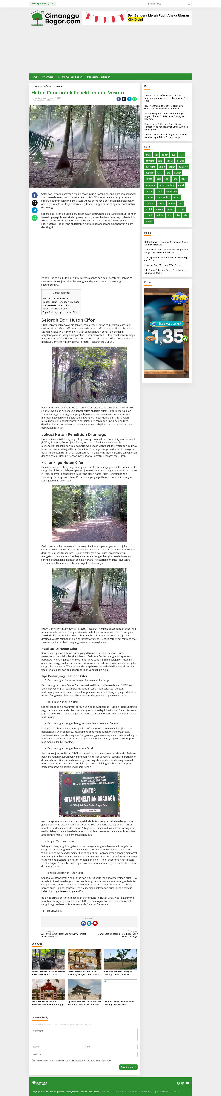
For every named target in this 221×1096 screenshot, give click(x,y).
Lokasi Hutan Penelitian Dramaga (61, 301)
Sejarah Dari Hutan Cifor (56, 298)
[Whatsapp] (134, 99)
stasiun (159, 209)
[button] (189, 3)
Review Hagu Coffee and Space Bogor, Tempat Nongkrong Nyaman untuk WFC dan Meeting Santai (166, 127)
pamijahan (171, 191)
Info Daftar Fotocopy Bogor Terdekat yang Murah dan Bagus (165, 271)
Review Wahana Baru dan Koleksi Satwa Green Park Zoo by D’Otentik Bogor (48, 973)
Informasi (35, 100)
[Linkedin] (89, 923)
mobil (181, 185)
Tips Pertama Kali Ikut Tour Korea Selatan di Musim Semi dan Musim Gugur (84, 1003)
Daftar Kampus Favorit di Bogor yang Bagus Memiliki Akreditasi (166, 243)
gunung (149, 172)
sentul (149, 209)
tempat (180, 209)
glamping (183, 166)
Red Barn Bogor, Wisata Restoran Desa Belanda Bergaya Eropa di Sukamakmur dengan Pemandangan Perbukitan (48, 1003)
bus (173, 154)
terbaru (160, 215)
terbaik (149, 215)
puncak (149, 197)
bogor (165, 154)
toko (177, 215)
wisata (149, 221)
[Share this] (119, 99)
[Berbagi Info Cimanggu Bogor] (55, 17)
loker (183, 178)
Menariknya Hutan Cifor (56, 305)
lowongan (150, 185)
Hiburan (134, 1091)
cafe (181, 154)
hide (67, 292)
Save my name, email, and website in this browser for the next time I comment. (73, 1060)
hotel (159, 172)
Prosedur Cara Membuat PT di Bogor (162, 265)
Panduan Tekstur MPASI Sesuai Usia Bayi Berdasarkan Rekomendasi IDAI (119, 1003)
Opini (156, 1091)
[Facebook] (83, 923)
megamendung (167, 185)
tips (169, 215)
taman (170, 209)
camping (150, 160)
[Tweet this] (124, 99)
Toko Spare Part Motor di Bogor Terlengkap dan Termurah (165, 259)
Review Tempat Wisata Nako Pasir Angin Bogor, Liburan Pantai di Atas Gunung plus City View (84, 973)
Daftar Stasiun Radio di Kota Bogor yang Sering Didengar (117, 934)
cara (160, 160)
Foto (124, 1091)
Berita (116, 1091)
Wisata (43, 100)
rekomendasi (163, 197)
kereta (149, 178)
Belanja (105, 1091)
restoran (150, 203)
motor (149, 191)
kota (175, 178)
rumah (172, 203)
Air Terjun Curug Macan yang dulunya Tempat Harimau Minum (63, 934)
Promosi (166, 1091)
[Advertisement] (110, 51)
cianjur (169, 160)
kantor (177, 172)
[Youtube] (95, 923)
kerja (158, 178)
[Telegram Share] (129, 99)
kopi (167, 178)
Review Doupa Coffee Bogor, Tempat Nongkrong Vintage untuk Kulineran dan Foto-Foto (166, 98)
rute (181, 203)
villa (185, 215)
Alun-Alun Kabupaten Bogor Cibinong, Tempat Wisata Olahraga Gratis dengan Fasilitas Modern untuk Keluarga (120, 973)
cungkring (150, 166)
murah (159, 191)
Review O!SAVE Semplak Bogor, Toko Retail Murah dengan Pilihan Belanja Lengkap (165, 136)
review (161, 203)
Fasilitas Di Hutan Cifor (55, 308)
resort (176, 197)
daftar (172, 166)
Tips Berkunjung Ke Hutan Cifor (60, 312)
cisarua (180, 160)
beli (156, 154)
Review (176, 1091)
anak (148, 154)
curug (162, 166)
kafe (168, 172)
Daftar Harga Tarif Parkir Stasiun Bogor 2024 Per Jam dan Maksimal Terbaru (166, 251)
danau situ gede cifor (71, 891)
